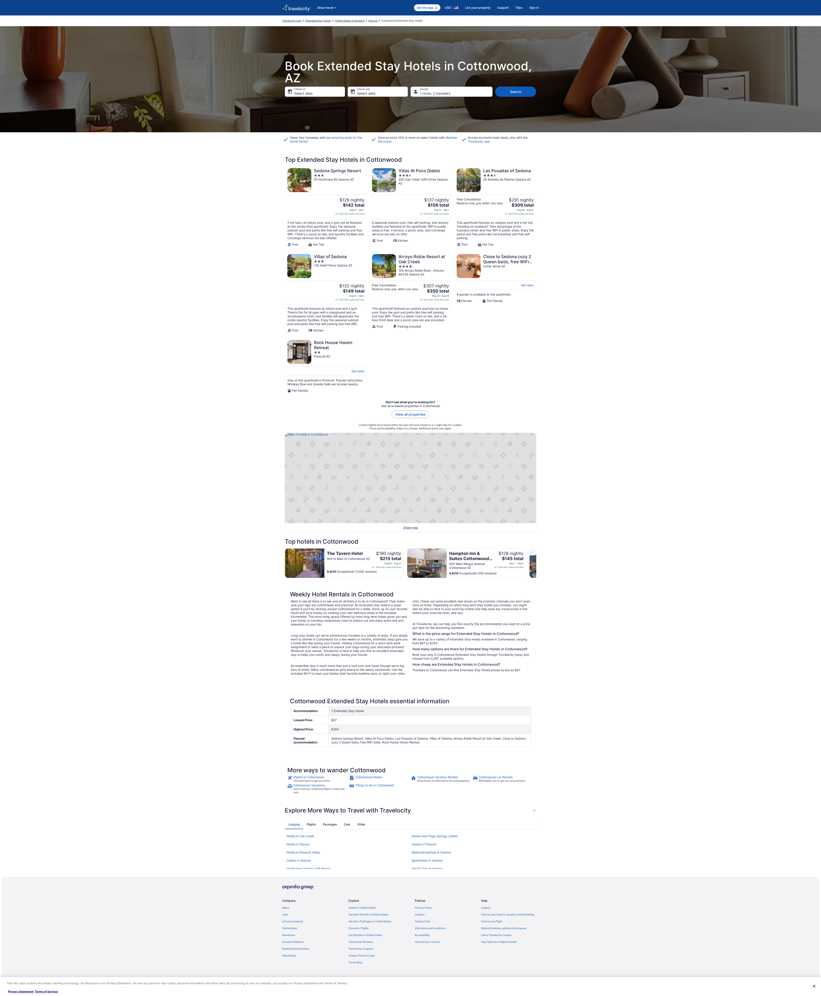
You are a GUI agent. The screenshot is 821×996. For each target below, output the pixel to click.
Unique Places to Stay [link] (361, 955)
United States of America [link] (350, 20)
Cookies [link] (420, 914)
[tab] (294, 824)
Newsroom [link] (288, 935)
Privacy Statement (21, 991)
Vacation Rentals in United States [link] (368, 914)
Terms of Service (46, 991)
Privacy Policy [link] (423, 907)
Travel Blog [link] (355, 962)
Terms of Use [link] (422, 921)
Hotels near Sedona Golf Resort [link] (308, 868)
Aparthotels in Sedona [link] (427, 860)
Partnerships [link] (289, 928)
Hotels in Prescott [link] (424, 844)
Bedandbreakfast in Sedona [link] (431, 852)
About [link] (285, 907)
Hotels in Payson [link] (298, 844)
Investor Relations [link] (293, 941)
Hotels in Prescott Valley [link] (303, 852)
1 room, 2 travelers (435, 93)
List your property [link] (292, 921)
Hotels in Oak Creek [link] (300, 836)
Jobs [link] (285, 914)
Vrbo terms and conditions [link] (430, 928)
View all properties (410, 414)
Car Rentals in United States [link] (365, 935)
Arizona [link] (373, 20)
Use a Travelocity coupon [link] (496, 935)
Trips (519, 7)
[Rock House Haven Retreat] (326, 366)
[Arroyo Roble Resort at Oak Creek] (410, 293)
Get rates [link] (527, 285)
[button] (410, 810)
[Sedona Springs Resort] (326, 207)
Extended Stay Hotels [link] (318, 20)
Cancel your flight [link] (491, 921)
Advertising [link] (289, 955)
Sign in (534, 7)
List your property (477, 7)
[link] (317, 779)
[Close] (814, 986)
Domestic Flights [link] (358, 928)
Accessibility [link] (422, 935)
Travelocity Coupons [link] (360, 948)
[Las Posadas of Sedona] (495, 207)
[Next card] (536, 563)
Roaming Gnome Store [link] (295, 948)
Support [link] (485, 907)
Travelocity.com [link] (291, 20)
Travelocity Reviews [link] (360, 941)
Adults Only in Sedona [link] (427, 868)
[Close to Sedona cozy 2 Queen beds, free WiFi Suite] (495, 293)
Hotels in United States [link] (362, 907)
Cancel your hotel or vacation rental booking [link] (507, 914)
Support (503, 7)
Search (515, 92)
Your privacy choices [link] (427, 941)
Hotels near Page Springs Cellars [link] (435, 836)
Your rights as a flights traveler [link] (499, 941)
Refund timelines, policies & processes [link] (504, 928)
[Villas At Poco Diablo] (410, 207)
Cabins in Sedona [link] (298, 860)
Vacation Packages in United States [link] (369, 921)
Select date (303, 93)
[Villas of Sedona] (326, 293)
